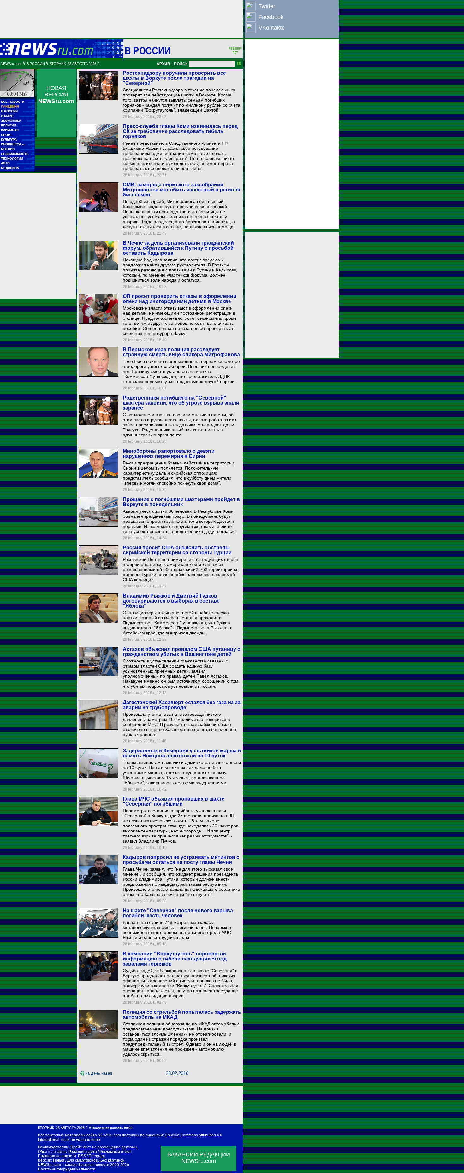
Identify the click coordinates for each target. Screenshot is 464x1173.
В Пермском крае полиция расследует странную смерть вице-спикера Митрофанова (181, 352)
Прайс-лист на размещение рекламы (103, 1147)
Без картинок (112, 1160)
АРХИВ (163, 64)
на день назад (98, 1073)
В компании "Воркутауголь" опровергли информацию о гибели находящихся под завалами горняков (175, 958)
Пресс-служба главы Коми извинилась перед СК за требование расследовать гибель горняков (180, 131)
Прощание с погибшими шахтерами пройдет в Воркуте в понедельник (181, 502)
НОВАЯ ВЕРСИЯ (56, 94)
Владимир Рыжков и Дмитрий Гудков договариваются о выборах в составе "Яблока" (171, 601)
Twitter (267, 6)
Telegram (97, 1156)
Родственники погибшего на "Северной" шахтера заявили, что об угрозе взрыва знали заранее (181, 403)
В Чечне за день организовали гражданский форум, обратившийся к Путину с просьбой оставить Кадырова (178, 248)
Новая (58, 1160)
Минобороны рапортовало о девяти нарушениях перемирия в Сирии (169, 453)
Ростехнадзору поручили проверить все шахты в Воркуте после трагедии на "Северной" (174, 78)
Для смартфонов (82, 1160)
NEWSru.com (11, 64)
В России (147, 50)
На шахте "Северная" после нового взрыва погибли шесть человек (178, 913)
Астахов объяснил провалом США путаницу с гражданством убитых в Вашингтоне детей (181, 651)
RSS (82, 1156)
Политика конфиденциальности (66, 1169)
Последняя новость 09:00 (112, 1127)
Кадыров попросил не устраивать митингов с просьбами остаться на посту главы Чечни (181, 860)
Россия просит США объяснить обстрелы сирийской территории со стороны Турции (177, 550)
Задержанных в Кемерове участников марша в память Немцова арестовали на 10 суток (182, 753)
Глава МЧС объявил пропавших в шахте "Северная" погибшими (173, 801)
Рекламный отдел (116, 1151)
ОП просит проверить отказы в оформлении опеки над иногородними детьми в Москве (179, 299)
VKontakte (272, 28)
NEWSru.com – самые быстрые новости (73, 1165)
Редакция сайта (82, 1151)
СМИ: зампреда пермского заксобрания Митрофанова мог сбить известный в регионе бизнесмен (181, 189)
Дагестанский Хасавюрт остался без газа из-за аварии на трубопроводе (182, 705)
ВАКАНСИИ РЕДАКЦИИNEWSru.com (198, 1157)
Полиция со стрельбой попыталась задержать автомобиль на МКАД (182, 1014)
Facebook (271, 17)
